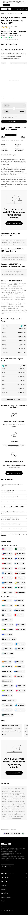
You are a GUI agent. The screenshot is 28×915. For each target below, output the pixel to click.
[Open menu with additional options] (26, 9)
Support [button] (3, 889)
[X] (2, 910)
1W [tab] (12, 63)
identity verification (13, 445)
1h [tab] (3, 63)
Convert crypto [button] (6, 897)
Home (2, 13)
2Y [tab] (24, 63)
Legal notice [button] (5, 877)
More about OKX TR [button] (7, 873)
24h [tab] (7, 63)
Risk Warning (19, 814)
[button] (17, 9)
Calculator (9, 13)
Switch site (6, 5)
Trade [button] (3, 901)
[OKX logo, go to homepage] (6, 9)
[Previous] (2, 833)
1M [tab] (16, 63)
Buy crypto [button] (4, 893)
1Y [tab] (20, 63)
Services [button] (3, 885)
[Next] (26, 833)
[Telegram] (4, 910)
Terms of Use (10, 814)
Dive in (4, 734)
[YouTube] (9, 910)
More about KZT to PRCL (14, 399)
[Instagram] (7, 910)
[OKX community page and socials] (12, 910)
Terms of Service (16, 818)
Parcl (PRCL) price (11, 155)
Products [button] (4, 881)
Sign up (21, 9)
